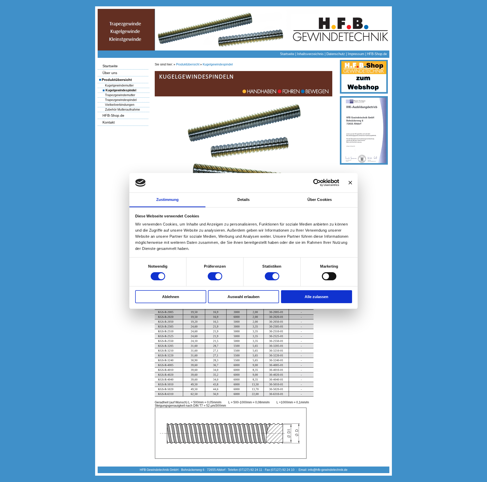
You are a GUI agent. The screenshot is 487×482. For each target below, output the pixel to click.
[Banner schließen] (350, 182)
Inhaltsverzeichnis (310, 54)
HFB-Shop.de (377, 54)
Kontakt (108, 122)
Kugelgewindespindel (121, 90)
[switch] (215, 276)
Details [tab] (243, 199)
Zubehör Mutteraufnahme (122, 109)
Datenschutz (335, 54)
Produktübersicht (117, 80)
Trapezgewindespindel (121, 100)
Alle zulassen (316, 297)
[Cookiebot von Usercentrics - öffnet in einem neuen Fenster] (317, 182)
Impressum (356, 54)
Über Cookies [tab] (319, 199)
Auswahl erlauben (243, 297)
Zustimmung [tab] (167, 199)
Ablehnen (170, 297)
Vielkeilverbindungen (119, 105)
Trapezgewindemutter (120, 95)
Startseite (287, 54)
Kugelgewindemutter (119, 85)
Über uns (109, 73)
